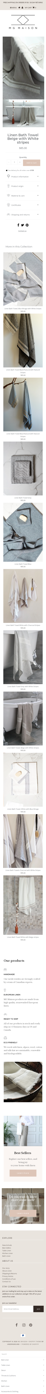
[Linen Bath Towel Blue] (23, 532)
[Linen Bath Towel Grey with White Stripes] (23, 657)
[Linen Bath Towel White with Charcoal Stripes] (23, 596)
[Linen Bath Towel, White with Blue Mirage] (23, 780)
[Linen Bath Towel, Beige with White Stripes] (23, 718)
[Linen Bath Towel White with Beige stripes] (23, 905)
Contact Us (6, 1281)
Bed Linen (5, 1360)
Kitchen (4, 1381)
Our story (6, 1268)
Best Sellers (6, 1248)
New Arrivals (7, 1245)
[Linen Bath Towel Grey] (23, 468)
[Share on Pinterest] (27, 226)
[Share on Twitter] (22, 226)
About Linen (7, 1271)
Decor (3, 1370)
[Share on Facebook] (18, 226)
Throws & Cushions (8, 1375)
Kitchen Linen (7, 1253)
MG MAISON (22, 1341)
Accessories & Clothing (9, 1391)
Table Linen (6, 1250)
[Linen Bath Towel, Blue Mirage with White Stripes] (23, 279)
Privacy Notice (7, 1276)
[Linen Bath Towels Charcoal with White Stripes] (23, 841)
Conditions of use (9, 1279)
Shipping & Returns (9, 1273)
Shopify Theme (35, 1341)
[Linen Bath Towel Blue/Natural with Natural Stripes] (23, 405)
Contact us (22, 231)
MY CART (30, 7)
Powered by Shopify (30, 1344)
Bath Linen (6, 1256)
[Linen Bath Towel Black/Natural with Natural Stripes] (23, 340)
